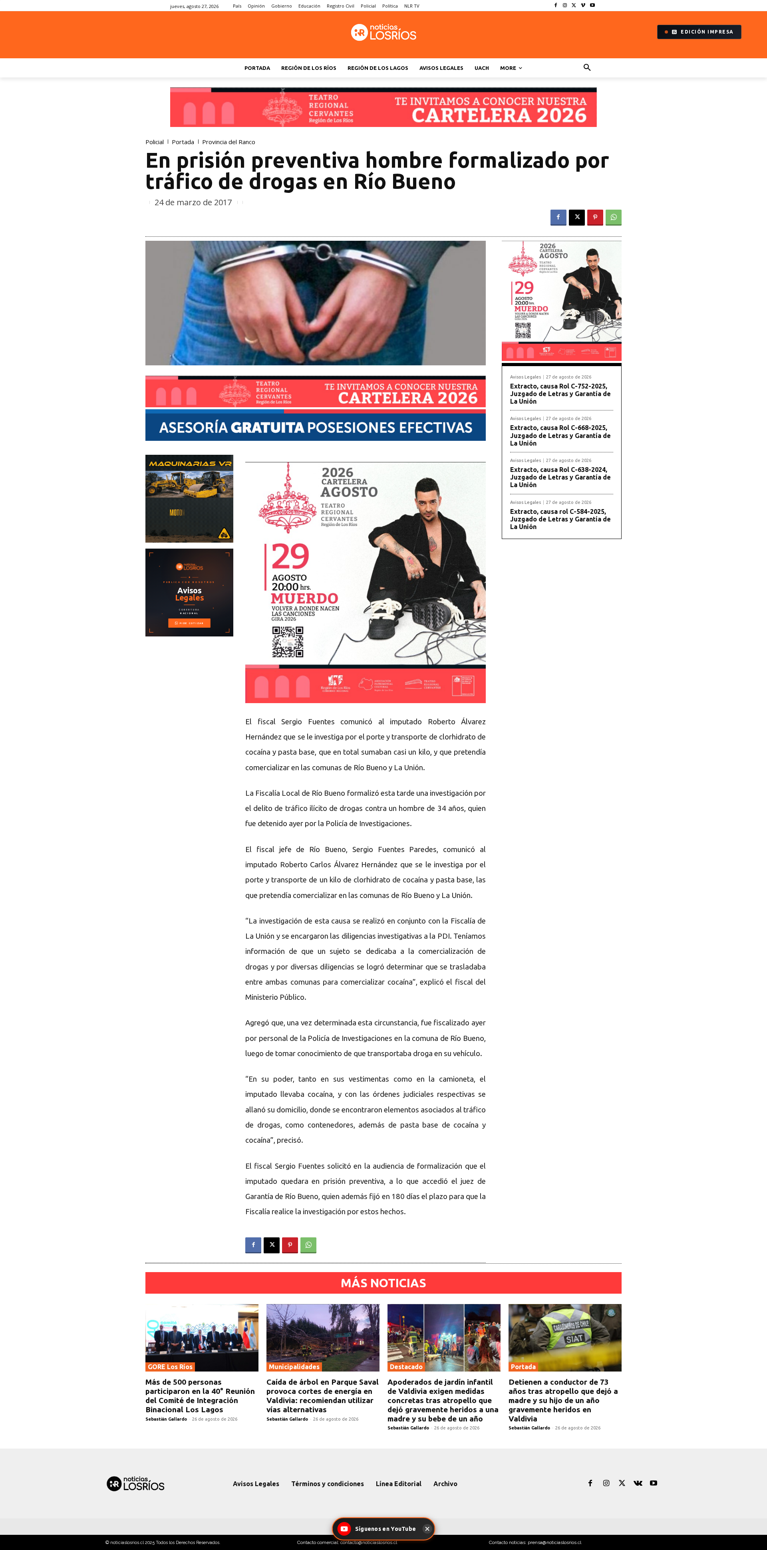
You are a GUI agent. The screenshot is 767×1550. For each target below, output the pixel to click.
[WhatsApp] (614, 218)
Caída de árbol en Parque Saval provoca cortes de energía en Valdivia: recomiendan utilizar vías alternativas (322, 1395)
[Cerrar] (427, 1529)
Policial (154, 142)
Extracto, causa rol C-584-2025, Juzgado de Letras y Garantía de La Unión (560, 519)
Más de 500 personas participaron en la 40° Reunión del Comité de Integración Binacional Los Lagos (200, 1395)
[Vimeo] (583, 5)
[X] (574, 5)
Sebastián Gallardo (166, 1419)
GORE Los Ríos (170, 1366)
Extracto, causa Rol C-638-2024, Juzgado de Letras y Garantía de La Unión (560, 477)
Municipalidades (294, 1366)
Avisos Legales (525, 377)
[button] (587, 67)
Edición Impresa (707, 31)
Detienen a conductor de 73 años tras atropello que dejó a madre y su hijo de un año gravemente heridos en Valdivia (563, 1400)
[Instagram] (565, 5)
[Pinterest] (595, 218)
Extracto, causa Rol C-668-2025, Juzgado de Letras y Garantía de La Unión (560, 435)
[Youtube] (592, 5)
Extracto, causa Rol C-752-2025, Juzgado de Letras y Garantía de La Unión (560, 394)
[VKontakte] (638, 1484)
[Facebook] (555, 5)
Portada (183, 142)
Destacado (406, 1366)
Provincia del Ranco (228, 142)
